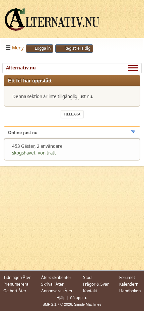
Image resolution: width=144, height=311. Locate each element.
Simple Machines (87, 304)
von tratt (47, 153)
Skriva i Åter (52, 284)
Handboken (130, 291)
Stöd (87, 277)
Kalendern (128, 284)
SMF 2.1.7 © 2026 (57, 304)
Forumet (127, 277)
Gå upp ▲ (78, 297)
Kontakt (90, 291)
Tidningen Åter (17, 277)
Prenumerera (15, 284)
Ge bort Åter (14, 291)
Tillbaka (72, 113)
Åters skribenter (56, 277)
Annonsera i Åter (57, 291)
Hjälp (61, 297)
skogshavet (23, 153)
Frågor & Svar (96, 284)
